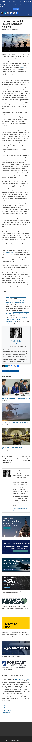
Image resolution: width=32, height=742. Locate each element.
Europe (4, 707)
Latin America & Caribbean (9, 709)
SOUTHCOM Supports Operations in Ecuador (15, 422)
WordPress (10, 740)
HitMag (16, 740)
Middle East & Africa (7, 710)
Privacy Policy (16, 729)
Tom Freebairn (15, 29)
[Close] (30, 1)
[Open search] (28, 15)
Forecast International (21, 738)
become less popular (9, 252)
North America (6, 712)
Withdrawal (15, 371)
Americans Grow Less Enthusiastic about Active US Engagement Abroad (16, 319)
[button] (16, 343)
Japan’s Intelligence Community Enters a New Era (16, 398)
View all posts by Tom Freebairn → (20, 509)
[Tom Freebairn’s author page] (16, 332)
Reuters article (24, 67)
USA (11, 371)
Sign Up (16, 9)
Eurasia (4, 705)
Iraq (8, 371)
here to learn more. (10, 716)
